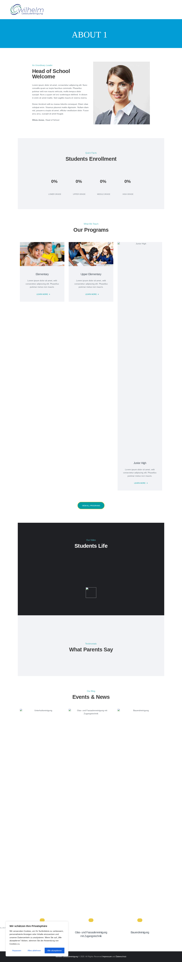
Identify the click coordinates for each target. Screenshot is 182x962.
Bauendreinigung (140, 932)
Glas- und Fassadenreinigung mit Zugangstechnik (91, 934)
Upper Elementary (91, 274)
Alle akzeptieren (54, 950)
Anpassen (16, 950)
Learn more (42, 294)
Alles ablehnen (34, 950)
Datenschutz (121, 956)
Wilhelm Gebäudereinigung (67, 956)
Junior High (140, 463)
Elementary (42, 274)
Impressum (107, 956)
